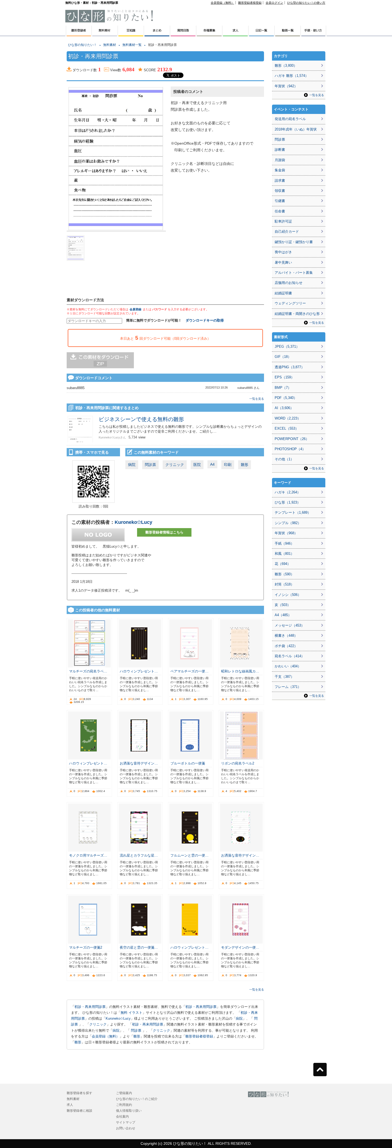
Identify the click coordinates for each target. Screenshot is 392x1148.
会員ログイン (274, 2)
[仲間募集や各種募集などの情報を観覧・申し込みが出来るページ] (209, 34)
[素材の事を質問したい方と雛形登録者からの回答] (183, 34)
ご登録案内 (124, 1093)
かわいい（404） (288, 666)
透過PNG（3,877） (290, 367)
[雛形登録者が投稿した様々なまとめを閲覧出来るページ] (157, 34)
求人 (70, 1105)
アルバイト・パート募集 (294, 273)
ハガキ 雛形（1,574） (292, 76)
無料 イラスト (131, 1013)
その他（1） (284, 459)
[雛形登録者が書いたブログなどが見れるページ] (262, 34)
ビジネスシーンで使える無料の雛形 (141, 419)
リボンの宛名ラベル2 (237, 763)
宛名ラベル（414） (290, 656)
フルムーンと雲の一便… (189, 855)
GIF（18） (283, 357)
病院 (131, 464)
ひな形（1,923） (288, 502)
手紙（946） (284, 543)
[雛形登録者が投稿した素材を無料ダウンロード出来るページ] (105, 34)
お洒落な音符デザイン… (139, 763)
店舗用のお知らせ (288, 283)
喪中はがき (283, 252)
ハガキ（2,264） (288, 492)
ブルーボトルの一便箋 (187, 763)
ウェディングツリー (290, 303)
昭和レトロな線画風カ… (240, 671)
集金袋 (280, 170)
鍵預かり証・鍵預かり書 (294, 242)
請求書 (280, 181)
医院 (197, 464)
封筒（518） (284, 584)
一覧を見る (256, 398)
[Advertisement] (40, 120)
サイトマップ (125, 1122)
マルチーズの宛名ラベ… (88, 671)
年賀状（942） (286, 86)
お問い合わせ (125, 1128)
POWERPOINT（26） (292, 439)
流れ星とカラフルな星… (139, 855)
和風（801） (284, 554)
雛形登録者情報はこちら (164, 532)
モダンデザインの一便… (240, 947)
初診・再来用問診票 (90, 1007)
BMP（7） (283, 388)
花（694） (283, 564)
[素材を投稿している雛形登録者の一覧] (78, 34)
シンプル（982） (288, 523)
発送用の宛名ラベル (290, 119)
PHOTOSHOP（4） (290, 449)
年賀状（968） (286, 533)
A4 (212, 464)
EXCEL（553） (287, 428)
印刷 (227, 464)
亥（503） (283, 605)
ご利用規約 (124, 1105)
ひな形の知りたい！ (82, 45)
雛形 (244, 464)
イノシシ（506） (288, 595)
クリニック (174, 464)
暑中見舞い (283, 262)
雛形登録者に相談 (79, 1111)
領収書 (280, 191)
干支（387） (284, 677)
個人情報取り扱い (129, 1111)
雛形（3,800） (286, 66)
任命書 (280, 211)
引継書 (280, 201)
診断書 (280, 150)
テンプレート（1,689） (293, 512)
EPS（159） (284, 377)
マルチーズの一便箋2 (85, 947)
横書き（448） (286, 636)
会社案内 (122, 1116)
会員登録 (135, 309)
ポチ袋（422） (286, 646)
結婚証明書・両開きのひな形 (297, 314)
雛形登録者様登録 (250, 2)
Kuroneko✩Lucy (133, 522)
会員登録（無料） (222, 2)
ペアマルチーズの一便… (189, 671)
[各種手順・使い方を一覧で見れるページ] (314, 34)
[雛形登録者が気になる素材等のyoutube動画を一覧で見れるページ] (288, 34)
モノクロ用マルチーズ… (88, 855)
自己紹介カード (287, 231)
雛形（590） (284, 574)
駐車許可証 (283, 221)
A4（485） (283, 615)
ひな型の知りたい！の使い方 (306, 2)
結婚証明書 (283, 293)
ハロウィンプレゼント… (139, 671)
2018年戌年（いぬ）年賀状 (296, 129)
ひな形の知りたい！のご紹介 (137, 1099)
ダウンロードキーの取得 (205, 320)
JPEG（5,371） (287, 347)
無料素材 (109, 45)
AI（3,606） (284, 408)
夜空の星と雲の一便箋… (139, 947)
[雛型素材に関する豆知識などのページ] (131, 34)
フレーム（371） (288, 687)
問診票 (150, 464)
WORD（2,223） (288, 418)
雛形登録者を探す (79, 1093)
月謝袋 (280, 160)
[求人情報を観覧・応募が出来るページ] (235, 34)
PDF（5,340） (286, 398)
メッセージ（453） (290, 625)
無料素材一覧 (132, 45)
